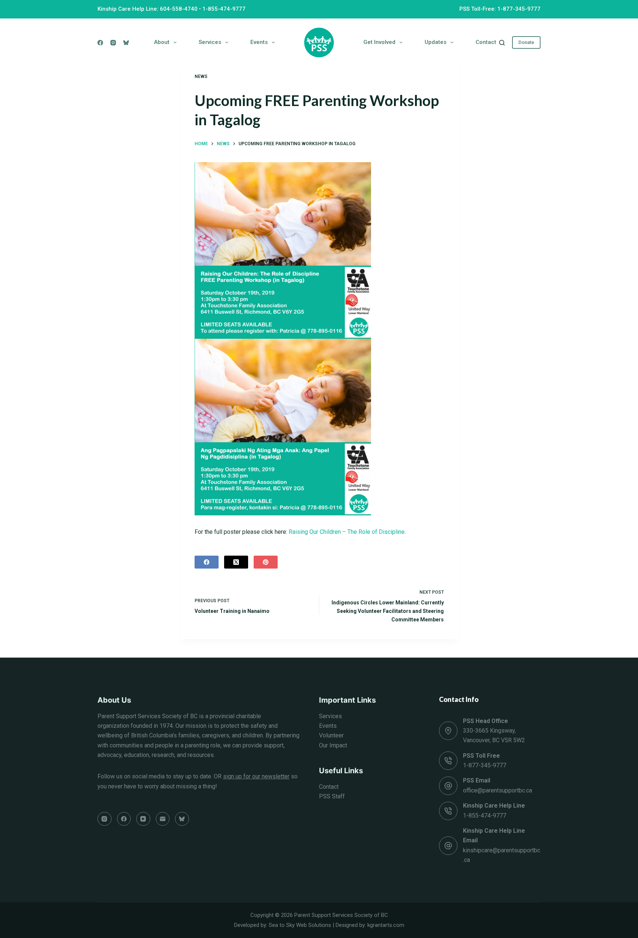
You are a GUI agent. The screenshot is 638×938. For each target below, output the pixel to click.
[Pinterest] (266, 562)
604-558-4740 (179, 9)
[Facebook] (100, 42)
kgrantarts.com (385, 925)
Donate (526, 42)
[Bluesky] (126, 42)
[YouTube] (143, 819)
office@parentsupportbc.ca (497, 790)
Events (259, 42)
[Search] (502, 42)
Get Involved (379, 42)
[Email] (163, 819)
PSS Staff (332, 796)
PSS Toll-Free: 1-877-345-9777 (500, 9)
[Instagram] (113, 42)
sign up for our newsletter (256, 776)
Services (210, 42)
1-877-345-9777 (484, 765)
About (161, 42)
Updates (435, 42)
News (201, 76)
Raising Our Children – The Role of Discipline (347, 531)
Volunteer (331, 735)
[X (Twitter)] (236, 562)
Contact (486, 42)
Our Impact (333, 745)
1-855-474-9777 (224, 9)
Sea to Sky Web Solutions (300, 925)
